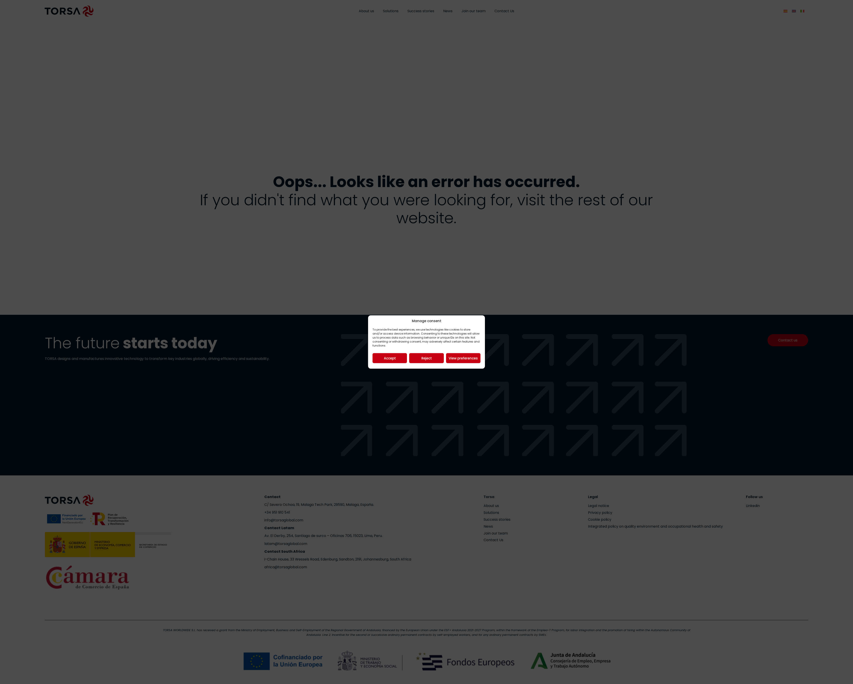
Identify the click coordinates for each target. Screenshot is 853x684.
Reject (426, 358)
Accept (390, 358)
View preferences (463, 358)
